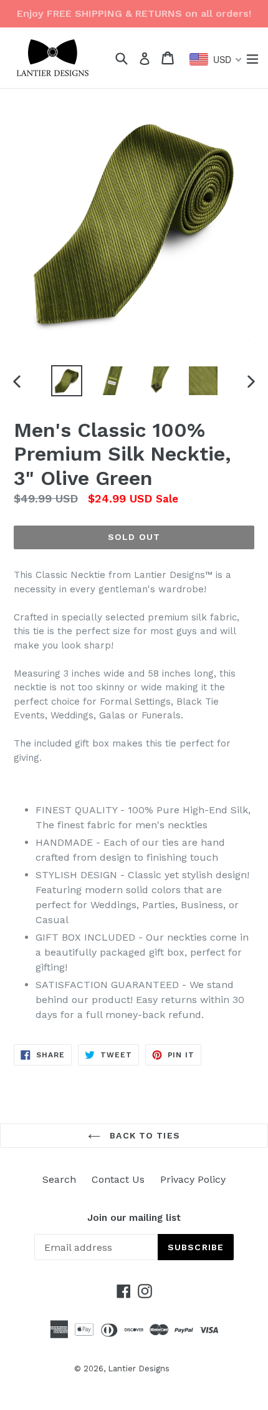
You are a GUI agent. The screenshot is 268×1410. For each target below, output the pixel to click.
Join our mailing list (134, 1217)
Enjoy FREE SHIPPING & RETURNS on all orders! (134, 13)
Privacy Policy (193, 1179)
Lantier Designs (139, 1368)
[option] (66, 380)
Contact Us (118, 1179)
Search (59, 1179)
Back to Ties (143, 1135)
